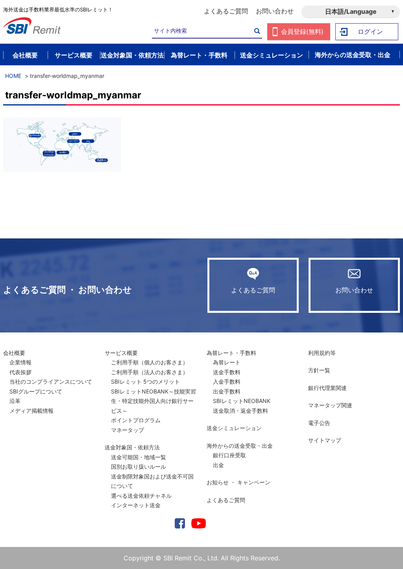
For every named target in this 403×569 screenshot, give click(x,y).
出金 (218, 465)
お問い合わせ (275, 11)
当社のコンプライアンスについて (50, 381)
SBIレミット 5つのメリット (145, 381)
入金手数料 (226, 381)
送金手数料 (226, 372)
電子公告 (319, 422)
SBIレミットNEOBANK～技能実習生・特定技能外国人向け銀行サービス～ (153, 401)
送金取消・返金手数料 (240, 410)
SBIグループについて (35, 391)
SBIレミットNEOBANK (241, 400)
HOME (13, 75)
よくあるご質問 (226, 11)
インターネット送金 (136, 505)
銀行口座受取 (229, 455)
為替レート (226, 362)
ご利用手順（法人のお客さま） (149, 372)
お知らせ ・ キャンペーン (238, 482)
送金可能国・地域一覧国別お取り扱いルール (138, 462)
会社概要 (14, 352)
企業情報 (20, 362)
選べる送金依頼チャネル (141, 495)
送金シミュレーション (234, 428)
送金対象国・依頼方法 (132, 447)
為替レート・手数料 (231, 352)
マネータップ (127, 430)
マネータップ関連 (330, 405)
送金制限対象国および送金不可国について (152, 481)
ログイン (370, 31)
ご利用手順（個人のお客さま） (149, 362)
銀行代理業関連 (327, 387)
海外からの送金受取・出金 (240, 445)
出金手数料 (226, 391)
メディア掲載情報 (31, 410)
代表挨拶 (20, 372)
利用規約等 (322, 352)
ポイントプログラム (136, 420)
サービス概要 (121, 352)
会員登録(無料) (302, 31)
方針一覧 (319, 370)
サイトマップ (324, 440)
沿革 (14, 400)
